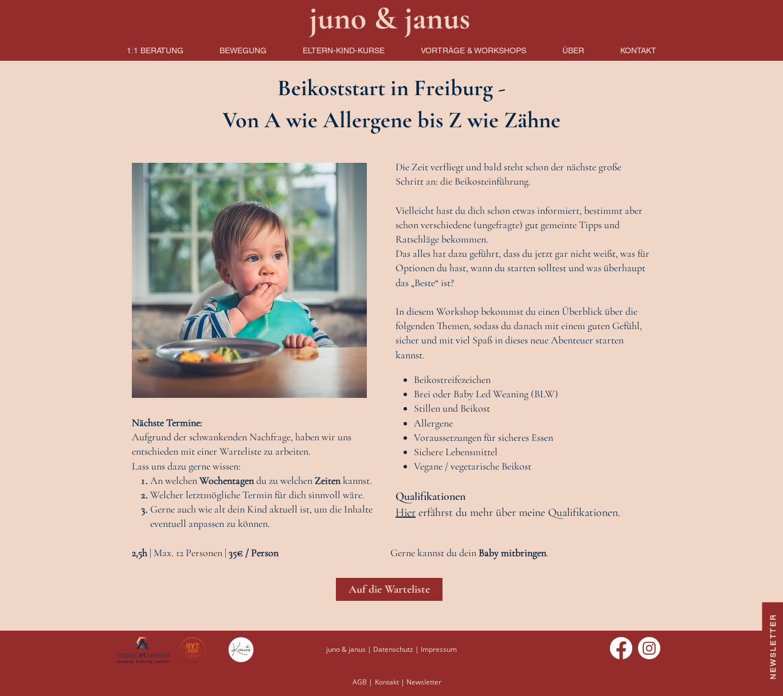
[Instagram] (649, 648)
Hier (406, 512)
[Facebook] (621, 648)
